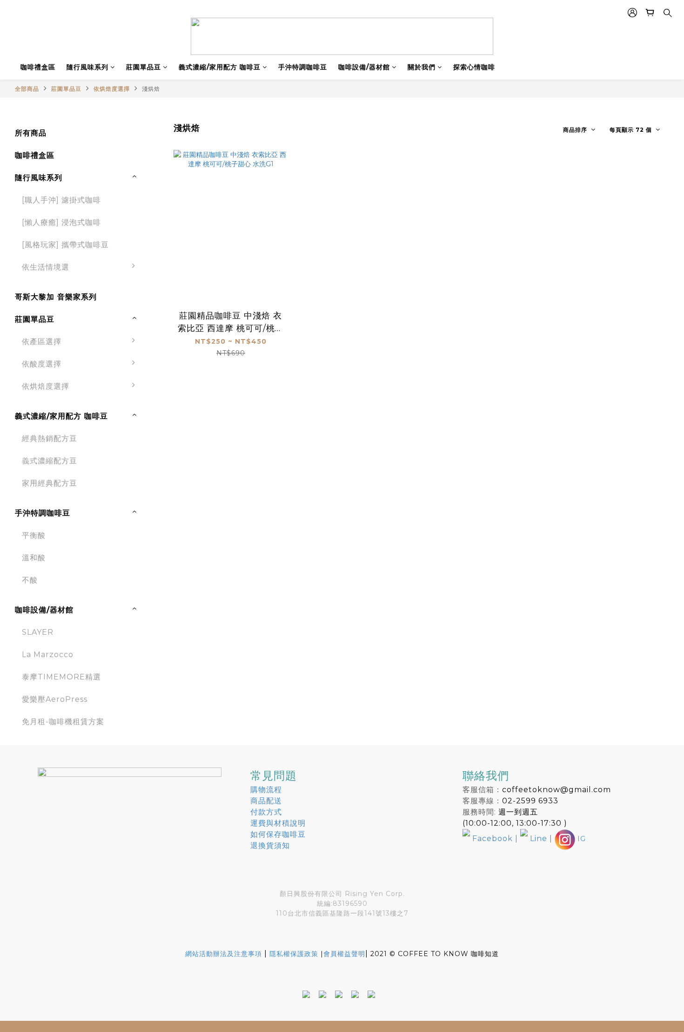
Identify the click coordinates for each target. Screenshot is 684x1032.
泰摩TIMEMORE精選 (61, 676)
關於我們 (422, 67)
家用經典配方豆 (49, 483)
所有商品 (31, 133)
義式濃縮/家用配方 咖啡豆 (220, 67)
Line (538, 838)
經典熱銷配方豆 (49, 438)
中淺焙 (161, 413)
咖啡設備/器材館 (364, 67)
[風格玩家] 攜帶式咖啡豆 (65, 244)
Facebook (492, 838)
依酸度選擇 (41, 364)
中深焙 (161, 458)
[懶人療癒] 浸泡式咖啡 (61, 222)
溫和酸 (34, 557)
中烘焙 (161, 435)
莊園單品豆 (143, 67)
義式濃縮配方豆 (49, 460)
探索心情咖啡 (474, 67)
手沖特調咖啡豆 (302, 67)
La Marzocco (48, 654)
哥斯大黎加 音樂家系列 (56, 296)
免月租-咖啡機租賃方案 (63, 721)
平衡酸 (34, 535)
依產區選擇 (41, 341)
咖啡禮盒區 (37, 67)
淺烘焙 (151, 88)
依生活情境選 (45, 267)
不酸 (157, 368)
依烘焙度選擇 (112, 88)
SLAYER (38, 632)
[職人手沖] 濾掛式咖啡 (61, 200)
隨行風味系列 (87, 67)
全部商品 (27, 88)
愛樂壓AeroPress (54, 699)
